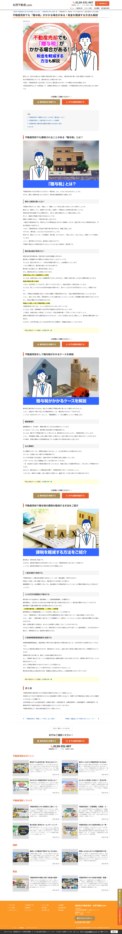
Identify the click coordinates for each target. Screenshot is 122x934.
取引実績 (61, 910)
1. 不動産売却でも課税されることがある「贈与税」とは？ (46, 117)
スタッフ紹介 (88, 8)
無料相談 (44, 907)
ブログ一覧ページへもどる (61, 728)
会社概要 (96, 8)
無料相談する (103, 3)
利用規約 (21, 927)
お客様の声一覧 (47, 330)
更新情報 (27, 907)
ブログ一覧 (12, 905)
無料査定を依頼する (48, 102)
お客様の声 (79, 8)
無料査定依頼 (105, 8)
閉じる (114, 932)
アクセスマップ (13, 910)
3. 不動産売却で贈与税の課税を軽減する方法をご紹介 (45, 123)
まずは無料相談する (76, 102)
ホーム (72, 8)
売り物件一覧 (45, 910)
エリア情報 (12, 907)
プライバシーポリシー (32, 927)
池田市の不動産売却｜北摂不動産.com (90, 905)
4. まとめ (30, 127)
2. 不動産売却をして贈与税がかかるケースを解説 (43, 120)
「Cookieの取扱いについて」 (91, 931)
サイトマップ (28, 910)
